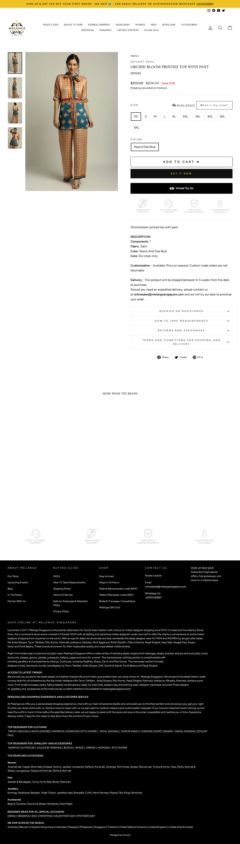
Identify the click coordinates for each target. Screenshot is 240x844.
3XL (197, 116)
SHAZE (79, 747)
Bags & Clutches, (17, 803)
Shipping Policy (62, 588)
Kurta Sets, (46, 781)
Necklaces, (24, 792)
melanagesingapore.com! (116, 688)
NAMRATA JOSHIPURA (65, 731)
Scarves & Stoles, (37, 803)
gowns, (33, 657)
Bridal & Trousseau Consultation (117, 601)
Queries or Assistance (181, 311)
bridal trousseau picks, (34, 684)
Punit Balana (130, 665)
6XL (136, 127)
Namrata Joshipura (70, 642)
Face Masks (65, 803)
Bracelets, (79, 792)
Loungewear (23, 770)
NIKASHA (147, 731)
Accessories (189, 25)
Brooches (136, 792)
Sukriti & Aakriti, (113, 665)
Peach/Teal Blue (145, 147)
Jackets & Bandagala (19, 781)
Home (133, 55)
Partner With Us (17, 601)
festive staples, (55, 684)
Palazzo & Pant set (41, 770)
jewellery (23, 661)
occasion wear (55, 653)
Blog (10, 588)
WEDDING (24, 815)
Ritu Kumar (51, 642)
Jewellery (169, 25)
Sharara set (145, 766)
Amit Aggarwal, (102, 642)
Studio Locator (153, 575)
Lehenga (111, 766)
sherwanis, (32, 665)
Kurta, (35, 781)
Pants (179, 766)
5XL (222, 116)
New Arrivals (106, 576)
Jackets (66, 766)
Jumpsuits (78, 766)
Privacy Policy (61, 611)
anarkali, (170, 653)
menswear (139, 661)
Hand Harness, (101, 792)
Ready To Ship (73, 25)
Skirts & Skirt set (62, 770)
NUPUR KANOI (130, 731)
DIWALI (12, 815)
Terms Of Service (63, 594)
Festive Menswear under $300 (116, 594)
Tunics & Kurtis (161, 766)
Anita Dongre (19, 642)
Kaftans (89, 766)
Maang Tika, (117, 792)
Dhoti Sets (36, 766)
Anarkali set (14, 766)
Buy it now (181, 173)
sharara (179, 653)
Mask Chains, (49, 792)
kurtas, (21, 665)
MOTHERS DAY (86, 815)
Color (136, 139)
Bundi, (56, 781)
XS (136, 116)
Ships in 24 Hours (109, 582)
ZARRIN (90, 747)
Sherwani (65, 781)
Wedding (105, 30)
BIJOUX (68, 747)
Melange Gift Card (109, 607)
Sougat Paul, (180, 642)
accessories (39, 661)
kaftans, (64, 657)
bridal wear (26, 653)
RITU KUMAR (89, 731)
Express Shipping (99, 25)
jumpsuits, (53, 657)
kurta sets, (195, 653)
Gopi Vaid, (167, 642)
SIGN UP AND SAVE (202, 567)
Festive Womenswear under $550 (118, 588)
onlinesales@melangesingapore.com (165, 586)
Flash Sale (151, 30)
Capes (25, 766)
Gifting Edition (128, 30)
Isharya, (55, 661)
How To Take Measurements (181, 320)
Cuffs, (89, 792)
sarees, (161, 653)
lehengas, (151, 653)
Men (154, 25)
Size (179, 105)
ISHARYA (13, 747)
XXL (185, 116)
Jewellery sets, (65, 792)
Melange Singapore (151, 676)
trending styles (120, 653)
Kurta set (100, 766)
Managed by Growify (120, 835)
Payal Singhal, (153, 642)
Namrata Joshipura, (154, 680)
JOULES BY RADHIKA (49, 747)
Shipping (135, 87)
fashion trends (69, 676)
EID (34, 815)
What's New (50, 25)
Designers (123, 25)
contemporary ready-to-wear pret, (84, 684)
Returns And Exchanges (181, 330)
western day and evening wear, (122, 684)
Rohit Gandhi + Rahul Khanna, (128, 642)
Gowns (57, 766)
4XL (210, 116)
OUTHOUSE (28, 747)
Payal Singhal (150, 665)
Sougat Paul (142, 61)
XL (174, 116)
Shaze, (98, 661)
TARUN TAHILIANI (19, 731)
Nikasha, (87, 642)
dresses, (24, 657)
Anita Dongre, (90, 665)
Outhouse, (66, 661)
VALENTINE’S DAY (64, 815)
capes (72, 657)
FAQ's (56, 576)
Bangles (35, 792)
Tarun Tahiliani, (36, 642)
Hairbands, (53, 803)
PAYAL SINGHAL (108, 731)
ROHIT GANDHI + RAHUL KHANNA (175, 731)
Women (140, 25)
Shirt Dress (123, 766)
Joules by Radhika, (83, 661)
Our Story (13, 576)
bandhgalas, (54, 665)
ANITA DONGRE (41, 731)
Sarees (134, 766)
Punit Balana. (26, 646)
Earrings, (13, 792)
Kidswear (87, 30)
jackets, (42, 657)
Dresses (47, 766)
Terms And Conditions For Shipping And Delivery (181, 342)
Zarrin (105, 661)
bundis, (43, 665)
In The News (15, 594)
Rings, (127, 792)
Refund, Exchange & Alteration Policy (70, 603)
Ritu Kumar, (120, 680)
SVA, (101, 665)
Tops (173, 766)
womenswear (114, 657)
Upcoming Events (18, 582)
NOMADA (103, 747)
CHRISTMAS (45, 815)
